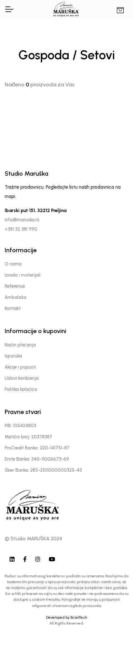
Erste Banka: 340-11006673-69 (37, 459)
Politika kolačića (21, 389)
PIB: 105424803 (20, 425)
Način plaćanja (20, 345)
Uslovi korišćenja (22, 378)
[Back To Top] (115, 638)
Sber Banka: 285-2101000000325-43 (43, 470)
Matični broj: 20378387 (28, 437)
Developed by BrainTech (66, 617)
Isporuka (13, 356)
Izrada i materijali (23, 275)
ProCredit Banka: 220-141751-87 (37, 448)
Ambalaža (15, 297)
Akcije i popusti (20, 367)
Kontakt (13, 308)
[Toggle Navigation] (9, 9)
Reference (15, 286)
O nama (13, 264)
